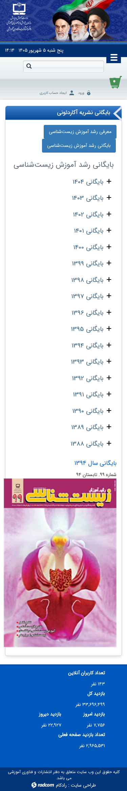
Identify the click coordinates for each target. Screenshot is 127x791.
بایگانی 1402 (88, 215)
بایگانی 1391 (88, 395)
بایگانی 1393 (87, 362)
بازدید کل (96, 693)
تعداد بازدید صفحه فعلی (81, 734)
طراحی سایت (83, 785)
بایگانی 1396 (87, 313)
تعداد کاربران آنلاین (86, 673)
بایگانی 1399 (87, 264)
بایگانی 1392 (87, 378)
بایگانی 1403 (87, 198)
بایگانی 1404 (87, 182)
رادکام (61, 785)
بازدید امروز (94, 714)
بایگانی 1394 (87, 346)
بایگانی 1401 (88, 231)
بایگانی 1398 (87, 280)
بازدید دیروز (50, 714)
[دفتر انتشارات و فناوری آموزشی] (19, 17)
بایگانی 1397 (87, 296)
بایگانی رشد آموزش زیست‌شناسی (79, 145)
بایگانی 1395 (87, 329)
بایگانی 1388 (86, 444)
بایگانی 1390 (87, 411)
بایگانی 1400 (88, 247)
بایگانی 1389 (87, 427)
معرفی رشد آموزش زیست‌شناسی (80, 131)
